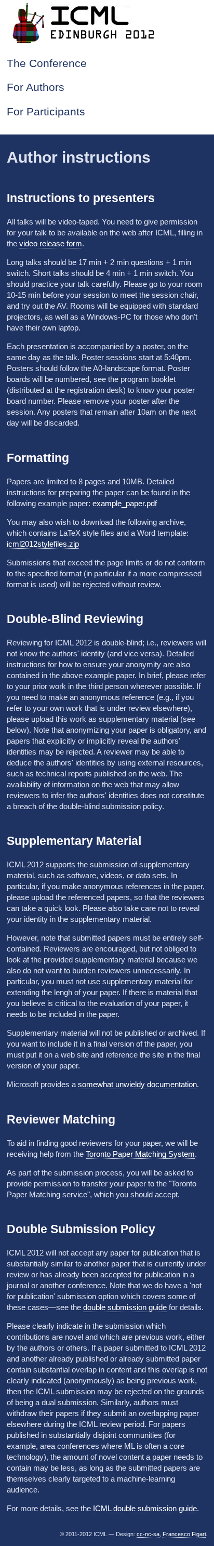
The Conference (47, 63)
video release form (50, 243)
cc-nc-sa (148, 1534)
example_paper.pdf (124, 503)
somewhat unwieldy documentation (137, 1084)
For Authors (35, 87)
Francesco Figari (184, 1534)
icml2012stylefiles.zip (43, 543)
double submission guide (125, 1307)
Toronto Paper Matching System (140, 1153)
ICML (107, 22)
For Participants (46, 111)
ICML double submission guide (145, 1508)
